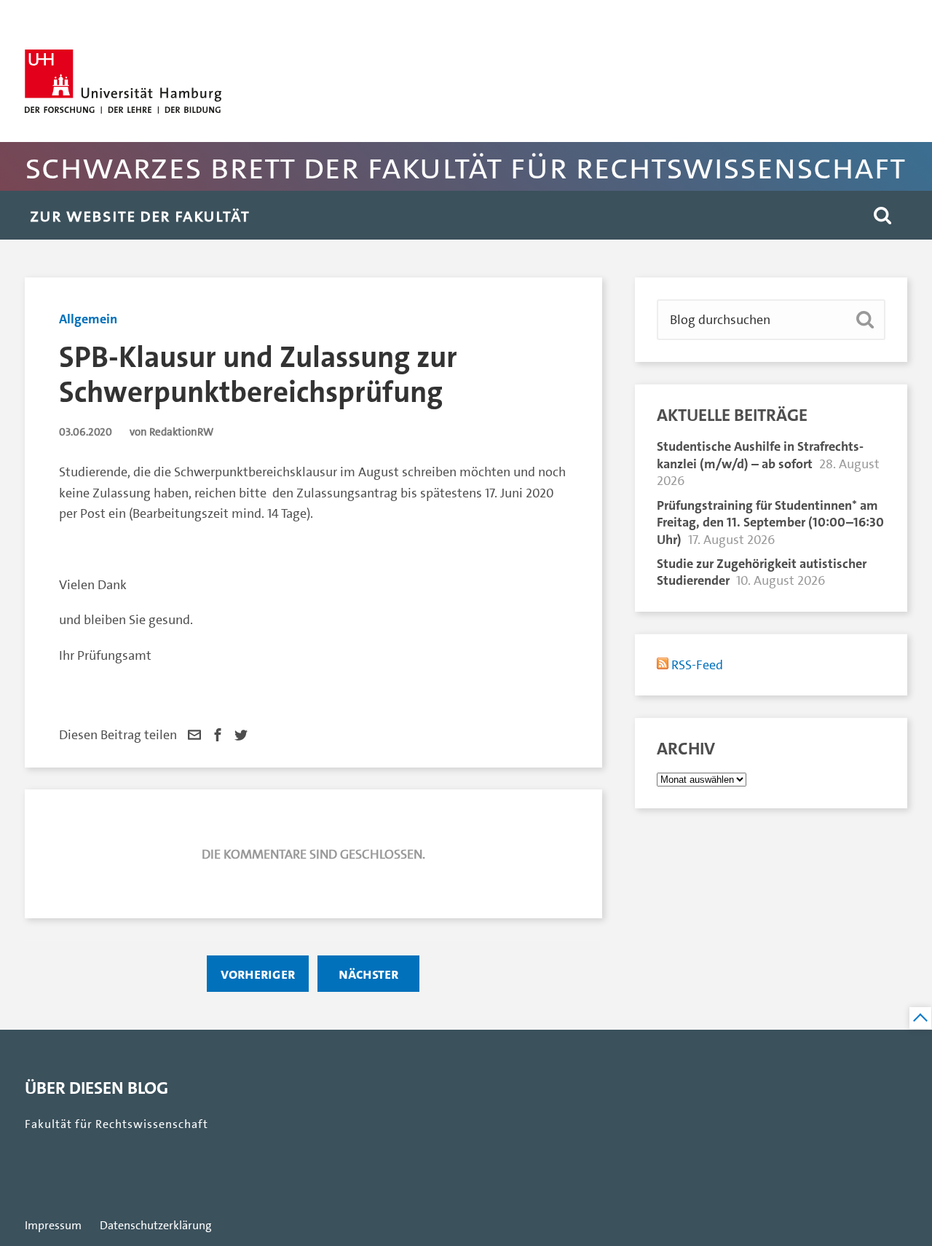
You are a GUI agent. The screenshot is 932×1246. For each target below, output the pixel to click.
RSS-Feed (695, 665)
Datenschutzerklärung (156, 1225)
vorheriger (258, 973)
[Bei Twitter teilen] (241, 735)
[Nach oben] (920, 1018)
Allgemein (88, 319)
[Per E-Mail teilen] (194, 735)
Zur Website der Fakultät (140, 215)
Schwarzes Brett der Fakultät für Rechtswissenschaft (465, 166)
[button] (882, 215)
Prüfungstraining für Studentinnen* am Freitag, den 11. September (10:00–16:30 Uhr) (770, 522)
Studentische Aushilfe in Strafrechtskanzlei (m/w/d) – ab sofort (760, 455)
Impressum (53, 1225)
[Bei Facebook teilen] (218, 735)
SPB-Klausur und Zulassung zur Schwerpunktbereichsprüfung (258, 375)
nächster (368, 973)
